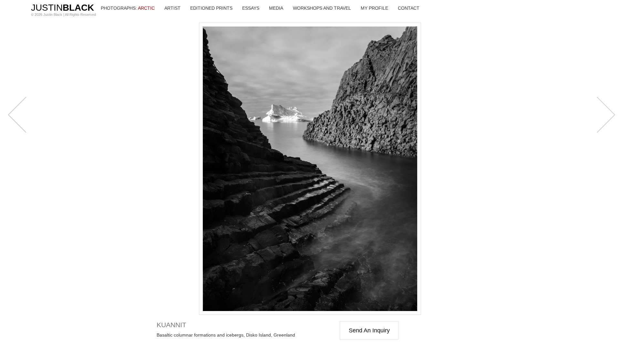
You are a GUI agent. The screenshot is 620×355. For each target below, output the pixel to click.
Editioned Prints (211, 8)
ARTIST (172, 8)
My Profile (374, 8)
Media (276, 8)
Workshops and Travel (322, 8)
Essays (250, 8)
